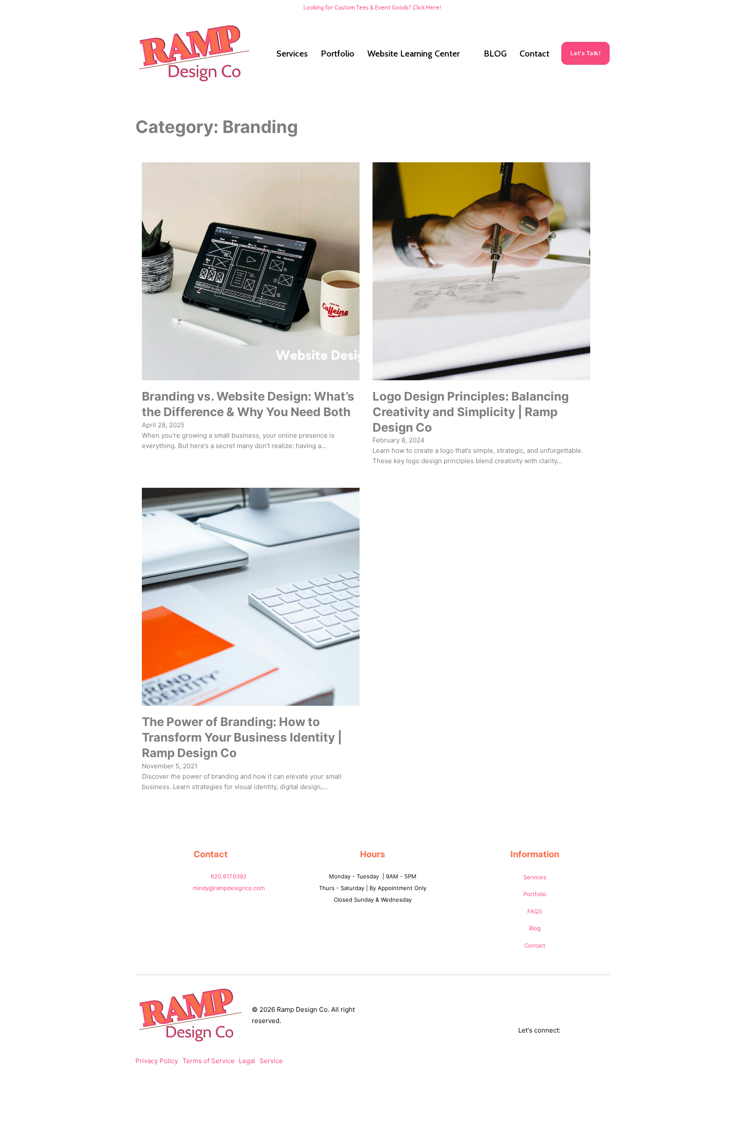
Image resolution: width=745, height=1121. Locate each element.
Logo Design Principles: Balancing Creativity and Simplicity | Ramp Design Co (470, 412)
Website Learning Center (413, 53)
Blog (535, 928)
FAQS (534, 911)
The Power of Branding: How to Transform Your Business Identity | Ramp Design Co (242, 737)
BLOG (495, 53)
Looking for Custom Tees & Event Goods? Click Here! (372, 7)
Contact (534, 53)
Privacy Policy (156, 1061)
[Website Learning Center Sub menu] (467, 53)
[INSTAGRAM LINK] (606, 1030)
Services (292, 53)
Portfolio (337, 53)
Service (271, 1061)
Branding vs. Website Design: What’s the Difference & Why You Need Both (248, 404)
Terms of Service (208, 1061)
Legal (247, 1061)
